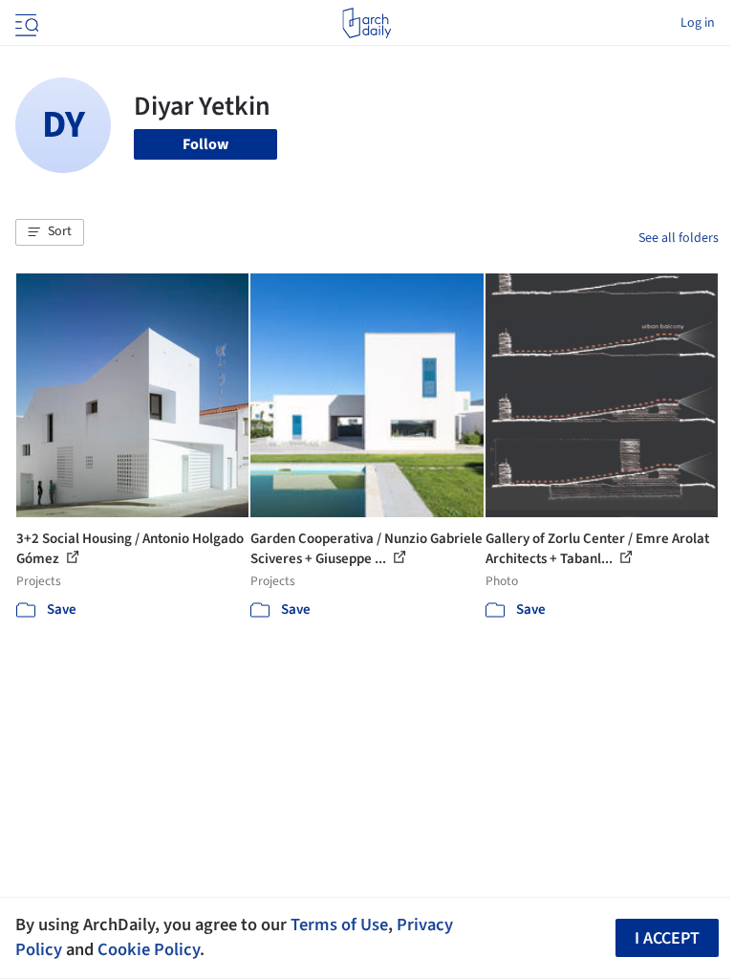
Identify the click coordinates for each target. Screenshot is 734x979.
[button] (49, 232)
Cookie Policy (148, 949)
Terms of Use (339, 924)
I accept (667, 938)
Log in (697, 23)
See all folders (678, 238)
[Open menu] (24, 23)
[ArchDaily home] (366, 23)
